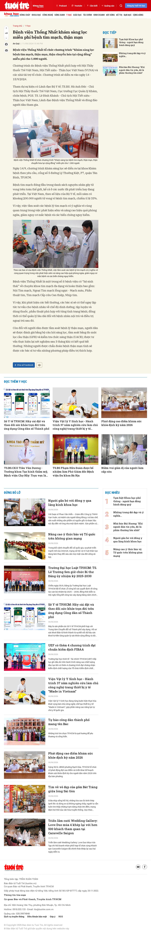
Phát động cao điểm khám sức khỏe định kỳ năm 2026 (121, 423)
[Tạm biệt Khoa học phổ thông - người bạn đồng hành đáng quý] (110, 43)
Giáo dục (77, 15)
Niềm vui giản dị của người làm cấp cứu (122, 469)
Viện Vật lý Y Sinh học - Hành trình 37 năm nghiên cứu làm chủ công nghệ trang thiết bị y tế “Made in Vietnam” (75, 425)
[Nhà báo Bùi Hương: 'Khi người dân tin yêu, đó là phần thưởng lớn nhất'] (110, 71)
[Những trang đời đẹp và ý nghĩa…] (110, 57)
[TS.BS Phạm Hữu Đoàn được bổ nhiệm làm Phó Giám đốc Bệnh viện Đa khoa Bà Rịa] (75, 449)
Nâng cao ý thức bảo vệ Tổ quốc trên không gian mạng (71, 536)
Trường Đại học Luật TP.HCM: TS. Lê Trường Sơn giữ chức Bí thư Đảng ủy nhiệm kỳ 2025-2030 (72, 572)
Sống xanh (59, 15)
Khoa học (36, 15)
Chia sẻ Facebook (25, 365)
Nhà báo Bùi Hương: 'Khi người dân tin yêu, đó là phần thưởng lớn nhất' (132, 70)
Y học (69, 15)
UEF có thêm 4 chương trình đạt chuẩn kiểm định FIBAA (72, 647)
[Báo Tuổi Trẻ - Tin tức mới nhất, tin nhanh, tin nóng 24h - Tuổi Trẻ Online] (16, 5)
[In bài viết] (39, 365)
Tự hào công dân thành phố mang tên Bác (69, 722)
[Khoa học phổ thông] (37, 5)
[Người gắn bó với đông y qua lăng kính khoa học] (24, 512)
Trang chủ (17, 25)
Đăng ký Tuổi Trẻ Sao (136, 5)
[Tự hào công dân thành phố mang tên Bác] (24, 731)
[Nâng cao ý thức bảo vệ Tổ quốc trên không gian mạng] (24, 546)
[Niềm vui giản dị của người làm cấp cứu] (124, 449)
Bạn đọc (127, 15)
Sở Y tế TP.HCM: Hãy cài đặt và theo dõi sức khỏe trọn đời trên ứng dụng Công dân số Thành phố (26, 424)
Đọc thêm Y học (15, 381)
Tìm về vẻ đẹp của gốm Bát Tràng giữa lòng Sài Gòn (72, 789)
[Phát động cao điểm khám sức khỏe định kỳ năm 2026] (124, 402)
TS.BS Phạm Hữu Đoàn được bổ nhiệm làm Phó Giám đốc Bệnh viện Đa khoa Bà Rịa (73, 471)
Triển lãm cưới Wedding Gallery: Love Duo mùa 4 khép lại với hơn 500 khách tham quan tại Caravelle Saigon (73, 827)
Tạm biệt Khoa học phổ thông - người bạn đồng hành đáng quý (131, 42)
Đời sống (110, 15)
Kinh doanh (99, 15)
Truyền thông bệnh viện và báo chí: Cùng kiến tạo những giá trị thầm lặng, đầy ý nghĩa (72, 911)
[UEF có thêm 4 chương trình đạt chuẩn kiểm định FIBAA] (24, 657)
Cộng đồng (138, 15)
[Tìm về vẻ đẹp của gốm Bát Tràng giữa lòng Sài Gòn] (24, 799)
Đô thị (119, 15)
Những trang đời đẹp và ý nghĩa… (132, 55)
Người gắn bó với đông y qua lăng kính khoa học (69, 503)
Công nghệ (47, 15)
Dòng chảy (25, 15)
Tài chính (87, 15)
